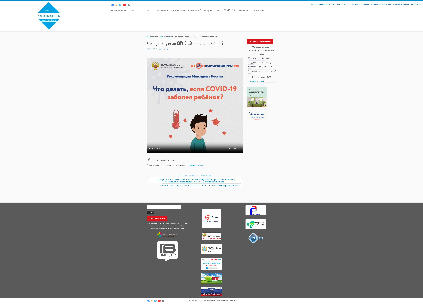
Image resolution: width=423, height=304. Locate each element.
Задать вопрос (259, 10)
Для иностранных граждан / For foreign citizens (195, 10)
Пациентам (161, 10)
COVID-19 (229, 10)
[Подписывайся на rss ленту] (129, 5)
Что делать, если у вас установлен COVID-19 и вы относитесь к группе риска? (201, 185)
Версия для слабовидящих (260, 41)
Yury (166, 49)
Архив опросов (257, 81)
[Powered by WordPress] (214, 300)
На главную (152, 36)
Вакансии (243, 10)
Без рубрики (166, 36)
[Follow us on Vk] (113, 5)
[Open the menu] (418, 10)
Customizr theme (232, 301)
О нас (147, 10)
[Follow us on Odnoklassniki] (117, 5)
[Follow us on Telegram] (121, 5)
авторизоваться (196, 164)
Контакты (135, 10)
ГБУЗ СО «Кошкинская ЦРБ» (198, 301)
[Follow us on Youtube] (125, 5)
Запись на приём (118, 10)
